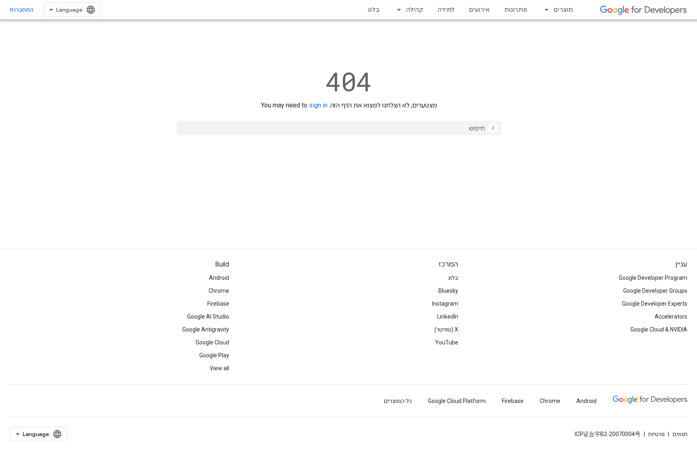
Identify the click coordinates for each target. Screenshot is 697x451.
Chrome (219, 290)
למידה (446, 9)
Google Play (214, 355)
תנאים (679, 434)
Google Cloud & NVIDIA (658, 329)
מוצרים (563, 9)
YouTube (446, 342)
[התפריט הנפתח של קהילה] (396, 9)
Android (219, 278)
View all (219, 368)
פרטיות (656, 434)
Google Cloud (212, 342)
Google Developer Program (653, 278)
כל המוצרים (398, 401)
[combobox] (339, 128)
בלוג (373, 9)
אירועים (479, 9)
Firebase (218, 303)
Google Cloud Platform (457, 401)
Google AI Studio (208, 316)
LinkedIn (447, 316)
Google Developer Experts (654, 303)
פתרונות (515, 9)
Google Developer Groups (655, 290)
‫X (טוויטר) (446, 329)
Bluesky (448, 290)
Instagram (445, 303)
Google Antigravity (205, 329)
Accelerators (671, 316)
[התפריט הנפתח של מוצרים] (544, 9)
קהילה (414, 9)
